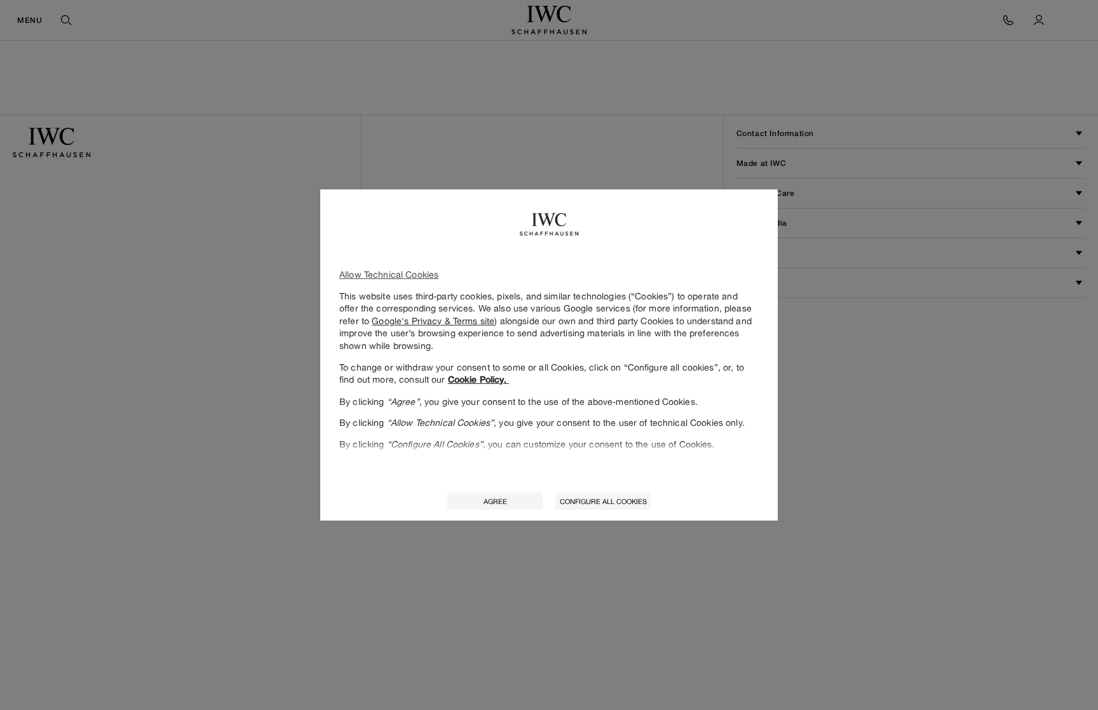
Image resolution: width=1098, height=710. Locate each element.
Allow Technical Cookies (388, 274)
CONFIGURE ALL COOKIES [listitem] (603, 501)
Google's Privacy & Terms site (433, 320)
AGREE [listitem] (495, 501)
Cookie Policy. (478, 379)
